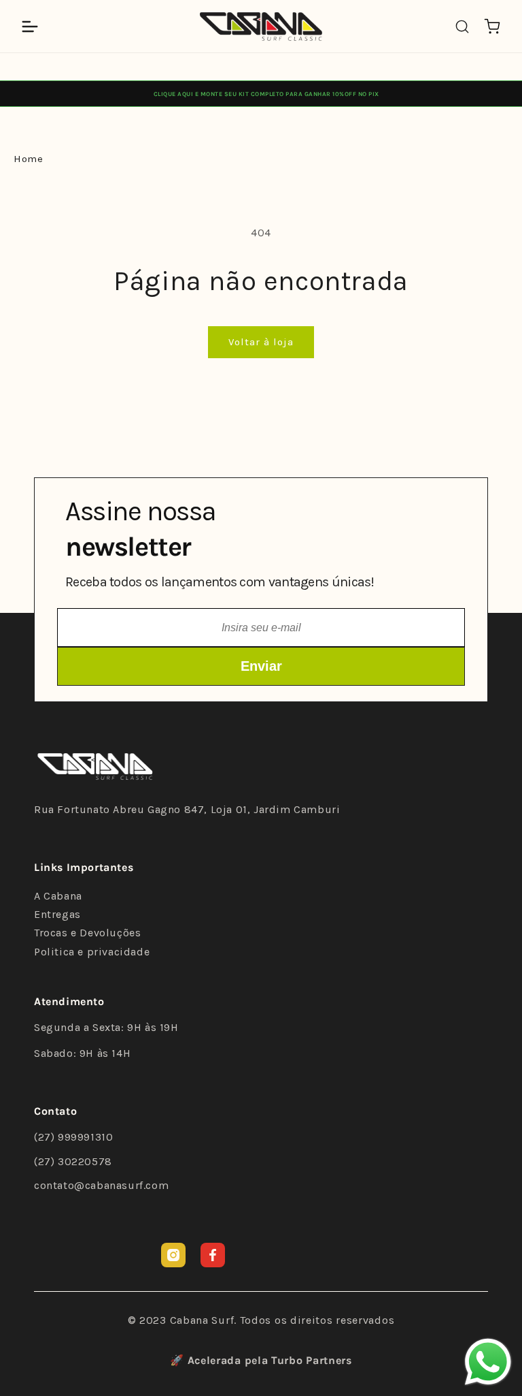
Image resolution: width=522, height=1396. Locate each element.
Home (28, 159)
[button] (30, 26)
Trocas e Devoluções (87, 932)
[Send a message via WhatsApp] (488, 1362)
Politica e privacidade (92, 951)
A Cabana (58, 895)
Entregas (57, 914)
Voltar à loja (261, 342)
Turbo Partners (311, 1360)
